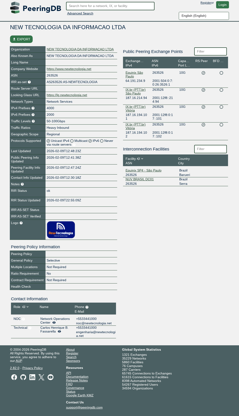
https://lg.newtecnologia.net (67, 95)
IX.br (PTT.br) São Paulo (136, 91)
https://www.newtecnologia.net (69, 69)
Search (71, 357)
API (68, 373)
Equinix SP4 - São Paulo (144, 170)
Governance (75, 388)
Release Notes (77, 380)
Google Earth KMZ (80, 395)
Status (70, 391)
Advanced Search (80, 13)
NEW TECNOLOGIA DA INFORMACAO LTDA (80, 49)
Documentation (77, 376)
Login (222, 5)
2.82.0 (14, 368)
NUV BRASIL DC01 (140, 179)
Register (205, 2)
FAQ (69, 384)
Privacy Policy (32, 368)
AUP (19, 361)
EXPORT (21, 39)
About (70, 349)
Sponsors (73, 361)
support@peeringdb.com (84, 407)
